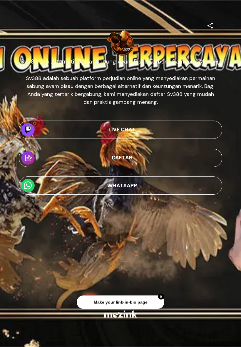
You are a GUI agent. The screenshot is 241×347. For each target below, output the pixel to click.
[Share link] (210, 25)
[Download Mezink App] (120, 314)
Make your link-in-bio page (120, 303)
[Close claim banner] (161, 298)
